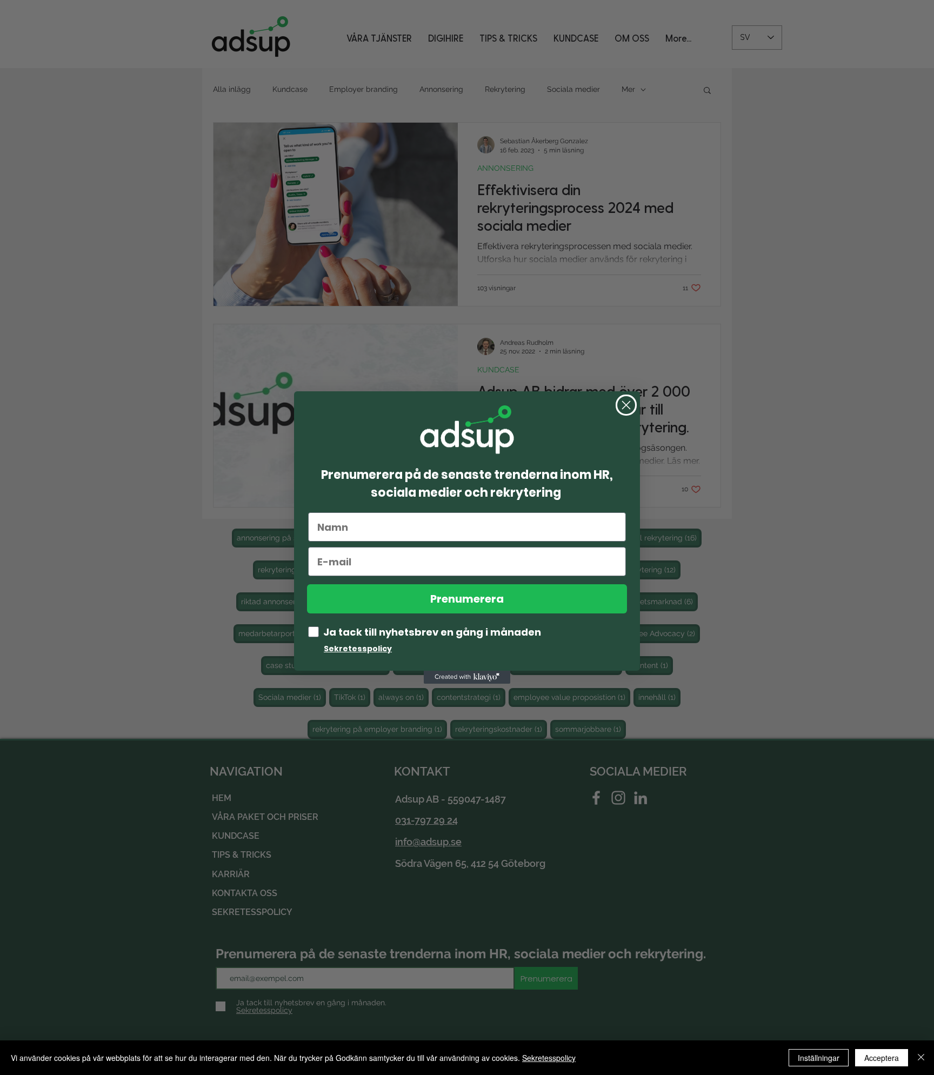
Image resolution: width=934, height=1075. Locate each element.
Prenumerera (467, 598)
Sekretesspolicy (549, 1057)
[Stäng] (921, 1057)
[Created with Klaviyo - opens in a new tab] (467, 677)
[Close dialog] (626, 405)
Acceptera (881, 1057)
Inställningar (818, 1057)
